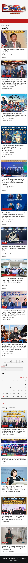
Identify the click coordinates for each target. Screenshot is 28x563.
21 (22, 393)
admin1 (4, 283)
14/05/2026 (11, 152)
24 (18, 361)
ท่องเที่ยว (4, 340)
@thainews (5, 53)
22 (25, 393)
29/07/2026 (11, 86)
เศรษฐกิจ (4, 45)
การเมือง (4, 209)
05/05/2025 (11, 317)
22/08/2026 (11, 434)
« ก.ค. (2, 403)
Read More (4, 57)
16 (3, 393)
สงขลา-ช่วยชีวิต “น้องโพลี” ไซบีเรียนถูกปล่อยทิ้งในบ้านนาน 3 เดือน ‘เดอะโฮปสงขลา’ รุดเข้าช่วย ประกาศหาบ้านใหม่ (13, 548)
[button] (2, 21)
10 (7, 390)
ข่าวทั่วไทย (5, 425)
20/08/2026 (11, 522)
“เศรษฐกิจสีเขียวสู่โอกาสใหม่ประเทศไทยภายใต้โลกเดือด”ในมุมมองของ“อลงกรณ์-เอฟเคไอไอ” (14, 248)
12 (14, 390)
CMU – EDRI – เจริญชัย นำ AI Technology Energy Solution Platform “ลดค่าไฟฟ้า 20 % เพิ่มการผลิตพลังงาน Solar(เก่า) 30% (13, 280)
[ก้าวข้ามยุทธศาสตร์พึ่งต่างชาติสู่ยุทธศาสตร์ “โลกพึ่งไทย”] (14, 38)
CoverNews (23, 558)
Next (22, 361)
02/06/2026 (11, 118)
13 (18, 390)
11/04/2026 (11, 186)
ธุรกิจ (4, 75)
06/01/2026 (11, 219)
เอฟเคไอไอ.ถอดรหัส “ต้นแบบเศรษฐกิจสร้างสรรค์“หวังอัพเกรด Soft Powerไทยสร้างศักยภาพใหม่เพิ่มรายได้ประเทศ (14, 115)
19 (14, 393)
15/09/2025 (10, 283)
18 (10, 393)
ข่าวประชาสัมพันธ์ (6, 274)
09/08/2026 (11, 53)
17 (7, 393)
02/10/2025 (11, 251)
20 (18, 393)
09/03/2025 (11, 351)
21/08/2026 (11, 463)
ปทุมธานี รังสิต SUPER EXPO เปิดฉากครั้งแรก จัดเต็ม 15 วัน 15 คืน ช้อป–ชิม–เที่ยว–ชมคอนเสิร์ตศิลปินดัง (14, 459)
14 (22, 390)
